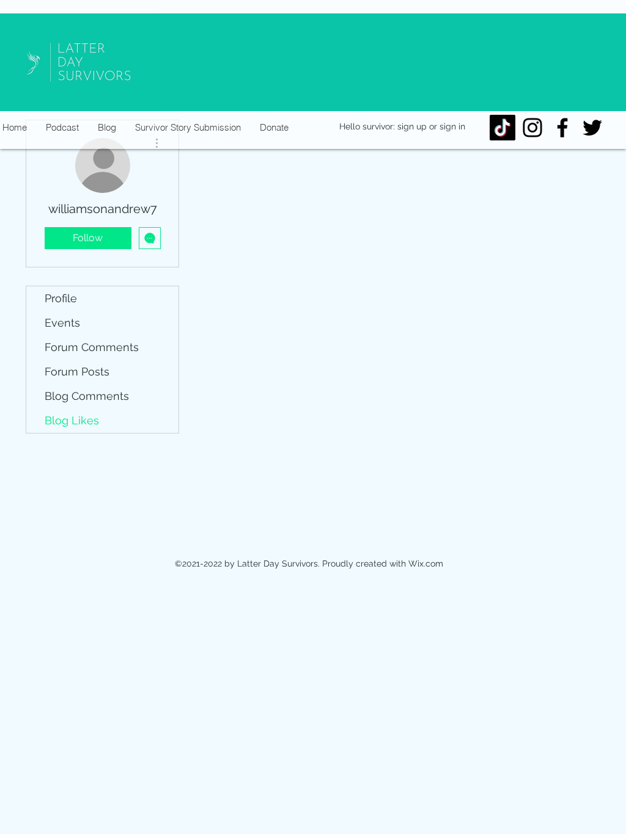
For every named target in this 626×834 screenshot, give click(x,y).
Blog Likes (72, 420)
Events (62, 322)
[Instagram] (532, 127)
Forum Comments (92, 347)
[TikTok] (502, 127)
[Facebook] (562, 127)
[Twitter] (592, 127)
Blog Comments (87, 396)
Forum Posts (77, 371)
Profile (61, 298)
